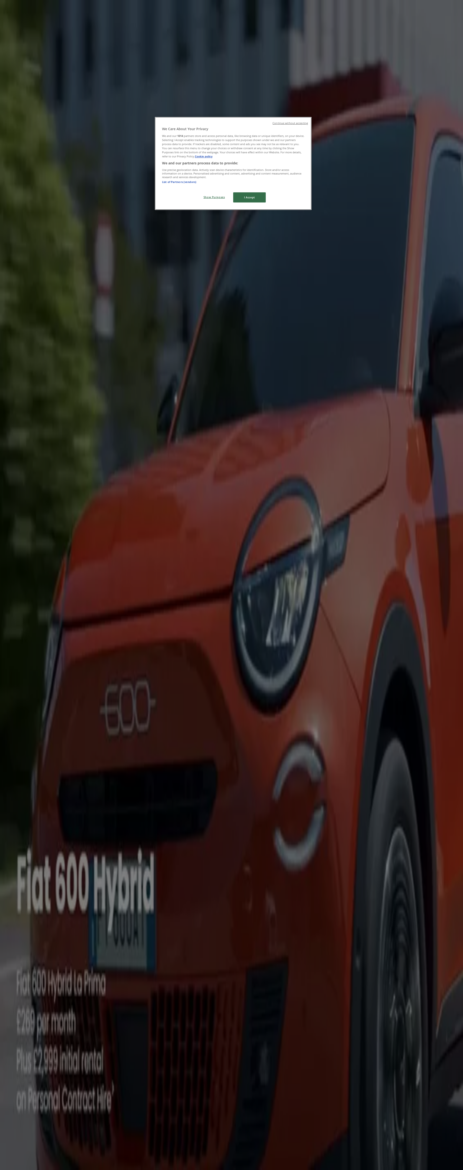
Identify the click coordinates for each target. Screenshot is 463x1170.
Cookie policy (203, 156)
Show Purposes (214, 197)
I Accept (249, 197)
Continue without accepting (290, 123)
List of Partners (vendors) (179, 182)
